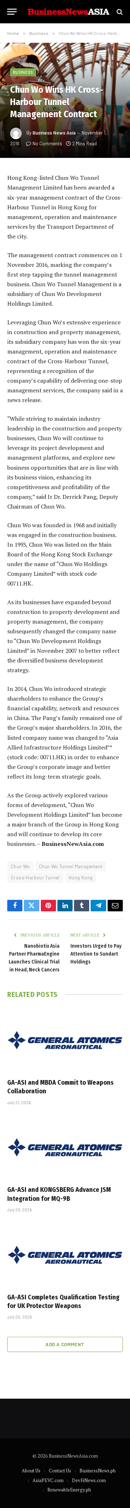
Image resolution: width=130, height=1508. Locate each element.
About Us (31, 1470)
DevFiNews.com (89, 1480)
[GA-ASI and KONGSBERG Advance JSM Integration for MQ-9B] (65, 1147)
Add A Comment (65, 1344)
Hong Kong (81, 877)
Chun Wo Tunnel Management (71, 866)
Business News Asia (53, 133)
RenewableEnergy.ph (69, 1489)
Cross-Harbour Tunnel (35, 877)
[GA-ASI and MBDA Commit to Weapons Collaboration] (65, 1040)
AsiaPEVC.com (48, 1480)
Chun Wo (20, 866)
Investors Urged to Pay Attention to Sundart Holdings (96, 954)
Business (23, 72)
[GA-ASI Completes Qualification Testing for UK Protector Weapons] (65, 1254)
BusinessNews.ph (97, 1470)
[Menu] (12, 12)
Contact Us (60, 1470)
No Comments (47, 143)
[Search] (119, 12)
